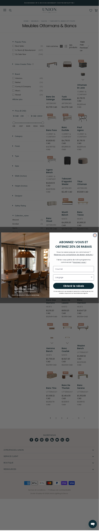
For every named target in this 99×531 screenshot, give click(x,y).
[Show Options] (91, 277)
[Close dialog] (95, 235)
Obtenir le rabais (73, 286)
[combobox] (72, 277)
